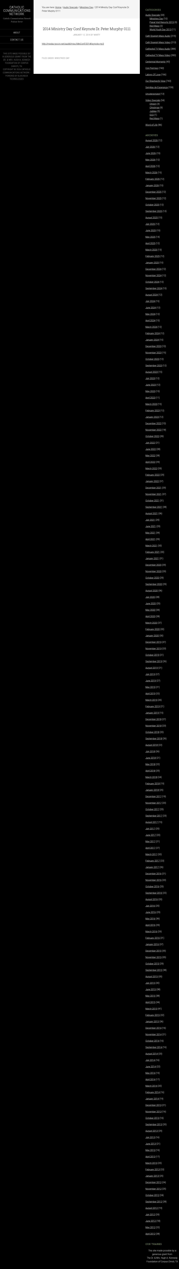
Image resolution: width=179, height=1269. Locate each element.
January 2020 (152, 635)
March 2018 (151, 777)
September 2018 (153, 738)
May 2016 (150, 918)
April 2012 (150, 1234)
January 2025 (152, 262)
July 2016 (150, 905)
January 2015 (152, 1021)
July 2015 (150, 983)
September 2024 (153, 288)
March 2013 (151, 1163)
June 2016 (150, 912)
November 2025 (153, 198)
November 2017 (153, 803)
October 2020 (152, 577)
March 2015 (151, 1008)
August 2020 (151, 590)
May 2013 (150, 1150)
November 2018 (153, 725)
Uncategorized (152, 94)
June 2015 (150, 989)
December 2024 (153, 269)
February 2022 (152, 475)
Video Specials (152, 100)
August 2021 (151, 513)
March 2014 (151, 1086)
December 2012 (153, 1182)
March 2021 (151, 545)
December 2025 (153, 192)
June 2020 (150, 603)
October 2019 (152, 655)
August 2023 (151, 372)
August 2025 (151, 217)
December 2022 (153, 423)
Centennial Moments (155, 61)
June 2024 (150, 307)
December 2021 (153, 487)
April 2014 (150, 1079)
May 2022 (150, 455)
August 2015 (151, 976)
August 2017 (151, 822)
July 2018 (150, 751)
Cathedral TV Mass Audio (157, 49)
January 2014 (152, 1098)
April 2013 (150, 1156)
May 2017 (150, 841)
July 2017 (150, 828)
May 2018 (150, 764)
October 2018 (152, 732)
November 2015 (153, 957)
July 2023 (150, 378)
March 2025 (151, 249)
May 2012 (150, 1227)
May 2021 (150, 532)
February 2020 (152, 629)
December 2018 (153, 719)
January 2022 (152, 481)
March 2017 (151, 854)
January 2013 (152, 1176)
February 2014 (152, 1092)
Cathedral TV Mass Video (157, 55)
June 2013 (150, 1143)
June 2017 (150, 835)
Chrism (153, 104)
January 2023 (152, 417)
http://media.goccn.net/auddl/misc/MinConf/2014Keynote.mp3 (73, 44)
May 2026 (150, 159)
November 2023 (153, 352)
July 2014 (150, 1060)
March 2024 (151, 327)
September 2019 (153, 661)
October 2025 (152, 204)
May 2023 (150, 391)
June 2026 (150, 153)
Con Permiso (151, 68)
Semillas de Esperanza (156, 87)
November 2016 (153, 880)
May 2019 (150, 687)
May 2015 (150, 996)
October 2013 (152, 1118)
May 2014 (150, 1073)
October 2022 (152, 436)
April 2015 (150, 1002)
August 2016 (151, 899)
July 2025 (150, 224)
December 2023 (153, 346)
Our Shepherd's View (155, 81)
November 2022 (153, 430)
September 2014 (153, 1047)
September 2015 (153, 970)
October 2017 (152, 809)
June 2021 (150, 526)
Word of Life (151, 125)
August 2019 (151, 668)
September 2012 (153, 1201)
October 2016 (152, 886)
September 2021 (153, 507)
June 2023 (150, 385)
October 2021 (152, 500)
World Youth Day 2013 (160, 29)
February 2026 (152, 179)
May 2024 (150, 314)
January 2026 (152, 185)
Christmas (154, 107)
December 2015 (153, 951)
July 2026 (150, 147)
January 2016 (152, 944)
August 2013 (151, 1131)
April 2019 (150, 693)
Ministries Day (62, 58)
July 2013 (150, 1137)
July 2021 (150, 520)
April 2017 (150, 848)
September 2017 (153, 815)
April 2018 (150, 770)
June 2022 (150, 449)
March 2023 (151, 404)
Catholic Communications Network (16, 10)
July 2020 (150, 597)
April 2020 (150, 616)
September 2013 (153, 1124)
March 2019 (151, 700)
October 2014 (152, 1041)
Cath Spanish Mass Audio (157, 36)
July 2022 (150, 442)
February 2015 (152, 1015)
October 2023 (152, 359)
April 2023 (150, 397)
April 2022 (150, 462)
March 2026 (151, 172)
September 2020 (153, 584)
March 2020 (151, 622)
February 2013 (152, 1169)
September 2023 (153, 365)
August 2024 (151, 294)
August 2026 (151, 140)
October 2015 (152, 963)
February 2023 (152, 410)
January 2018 (152, 790)
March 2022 (151, 468)
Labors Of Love (153, 74)
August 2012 (151, 1208)
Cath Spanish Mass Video (157, 42)
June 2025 (150, 230)
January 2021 (152, 558)
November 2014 (153, 1034)
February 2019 (152, 706)
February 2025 (152, 256)
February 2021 (152, 552)
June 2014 (150, 1066)
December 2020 (153, 565)
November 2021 (153, 494)
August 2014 (151, 1053)
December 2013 (153, 1105)
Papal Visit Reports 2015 (162, 22)
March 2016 (151, 931)
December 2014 (153, 1028)
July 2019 (150, 674)
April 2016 (150, 925)
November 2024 (153, 275)
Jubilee (153, 111)
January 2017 (152, 867)
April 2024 (150, 320)
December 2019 (153, 642)
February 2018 (152, 783)
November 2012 (153, 1188)
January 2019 (152, 713)
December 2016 (153, 873)
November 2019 (153, 648)
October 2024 (152, 282)
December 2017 (153, 796)
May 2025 (150, 237)
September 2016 (153, 893)
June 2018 (150, 758)
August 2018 (151, 745)
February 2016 (152, 938)
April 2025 (150, 243)
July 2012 (150, 1214)
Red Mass (154, 26)
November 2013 (153, 1111)
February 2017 (152, 860)
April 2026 (150, 166)
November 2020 (153, 571)
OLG (152, 115)
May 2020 (150, 610)
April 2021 (150, 539)
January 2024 (152, 340)
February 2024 (152, 333)
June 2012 (150, 1221)
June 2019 (150, 680)
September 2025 (153, 211)
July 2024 (150, 301)
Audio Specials (152, 15)
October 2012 (152, 1195)
